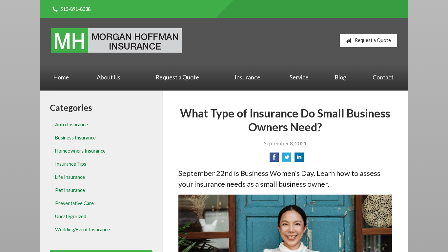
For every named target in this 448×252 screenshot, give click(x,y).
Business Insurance (75, 137)
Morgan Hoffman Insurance (116, 40)
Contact (383, 77)
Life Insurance (70, 177)
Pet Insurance (70, 190)
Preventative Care (74, 203)
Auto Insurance (71, 124)
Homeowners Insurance (80, 151)
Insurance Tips (70, 164)
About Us (108, 77)
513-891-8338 (75, 9)
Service (299, 77)
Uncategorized (70, 216)
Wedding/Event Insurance (82, 229)
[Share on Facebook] (274, 159)
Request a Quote (373, 40)
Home (61, 77)
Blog (340, 77)
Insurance (247, 77)
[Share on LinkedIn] (299, 159)
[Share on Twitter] (286, 159)
